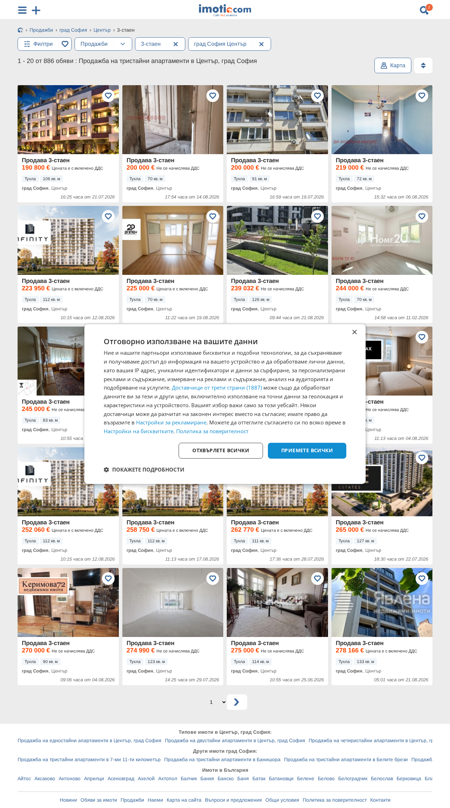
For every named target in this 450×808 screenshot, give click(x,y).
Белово (326, 778)
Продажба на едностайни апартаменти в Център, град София (89, 740)
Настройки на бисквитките (138, 431)
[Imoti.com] (20, 30)
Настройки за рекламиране (171, 422)
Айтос (24, 778)
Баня (243, 778)
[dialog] (225, 404)
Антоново (70, 778)
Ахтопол (167, 778)
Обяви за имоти (99, 799)
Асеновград (121, 778)
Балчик (189, 778)
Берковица (409, 778)
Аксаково (44, 778)
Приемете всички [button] (307, 450)
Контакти (380, 799)
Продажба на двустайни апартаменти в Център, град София (235, 740)
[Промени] (123, 44)
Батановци (281, 778)
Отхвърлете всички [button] (220, 450)
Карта (397, 65)
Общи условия (282, 799)
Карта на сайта (184, 799)
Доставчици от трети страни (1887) (217, 387)
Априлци (94, 778)
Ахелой (146, 778)
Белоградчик (352, 778)
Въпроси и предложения (233, 799)
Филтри (43, 44)
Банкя (207, 778)
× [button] (354, 332)
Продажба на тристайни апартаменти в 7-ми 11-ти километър (89, 759)
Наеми (155, 799)
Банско (226, 778)
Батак (258, 778)
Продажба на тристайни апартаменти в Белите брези (346, 759)
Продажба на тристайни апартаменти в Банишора (222, 759)
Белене (305, 778)
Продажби (132, 799)
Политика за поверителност (335, 799)
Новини (68, 799)
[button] (144, 469)
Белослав (382, 778)
